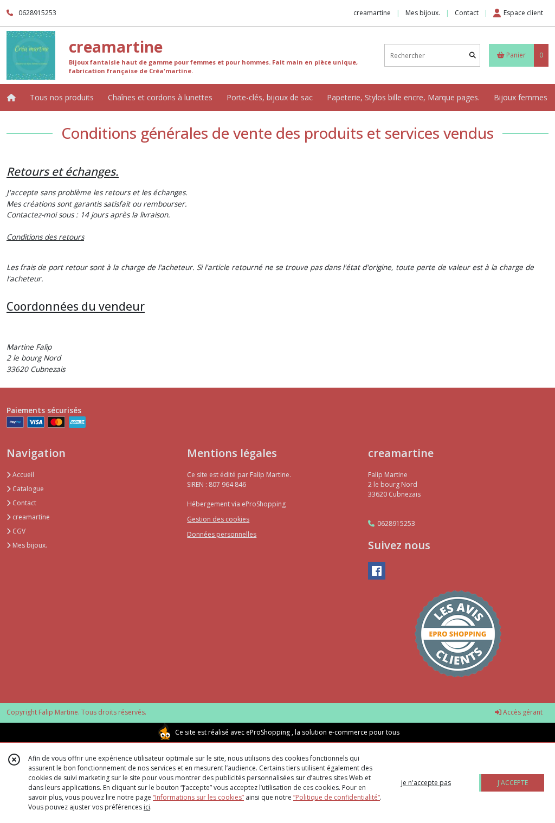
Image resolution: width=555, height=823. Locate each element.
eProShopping (268, 732)
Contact (467, 12)
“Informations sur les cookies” (198, 797)
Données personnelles (221, 534)
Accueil (22, 474)
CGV (18, 531)
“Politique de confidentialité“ (336, 797)
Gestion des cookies (218, 519)
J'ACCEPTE (513, 782)
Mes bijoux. (29, 545)
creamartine (30, 517)
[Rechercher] (473, 55)
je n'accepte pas (426, 782)
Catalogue (27, 488)
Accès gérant (522, 712)
